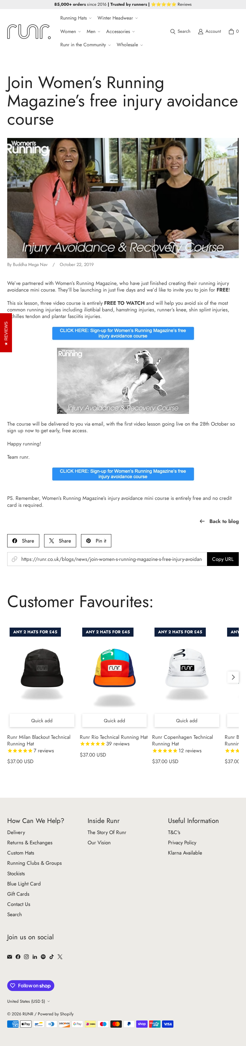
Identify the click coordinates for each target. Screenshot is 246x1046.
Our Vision (99, 842)
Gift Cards (18, 894)
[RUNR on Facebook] (18, 957)
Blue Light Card (24, 883)
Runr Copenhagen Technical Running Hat (182, 744)
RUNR (27, 1014)
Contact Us (18, 904)
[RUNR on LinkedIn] (35, 957)
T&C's (174, 832)
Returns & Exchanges (29, 842)
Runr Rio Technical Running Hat (114, 740)
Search (14, 914)
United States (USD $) (26, 1001)
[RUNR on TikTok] (51, 957)
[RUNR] (29, 31)
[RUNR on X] (60, 957)
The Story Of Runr (107, 832)
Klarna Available (185, 852)
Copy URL (223, 559)
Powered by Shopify (56, 1014)
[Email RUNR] (9, 957)
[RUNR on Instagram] (26, 957)
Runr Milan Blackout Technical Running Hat (38, 744)
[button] (75, 18)
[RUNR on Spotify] (43, 957)
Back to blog (224, 521)
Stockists (16, 873)
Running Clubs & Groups (34, 863)
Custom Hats (20, 852)
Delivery (16, 832)
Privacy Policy (182, 842)
